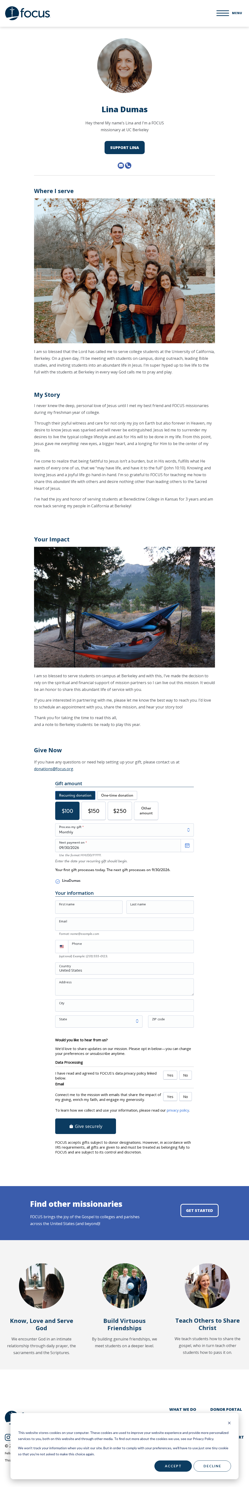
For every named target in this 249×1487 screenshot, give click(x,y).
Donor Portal (226, 1409)
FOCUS (28, 13)
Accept (173, 1466)
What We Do (182, 1409)
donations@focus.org (53, 768)
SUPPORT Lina (124, 147)
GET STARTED (199, 1210)
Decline (212, 1466)
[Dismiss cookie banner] (229, 1424)
